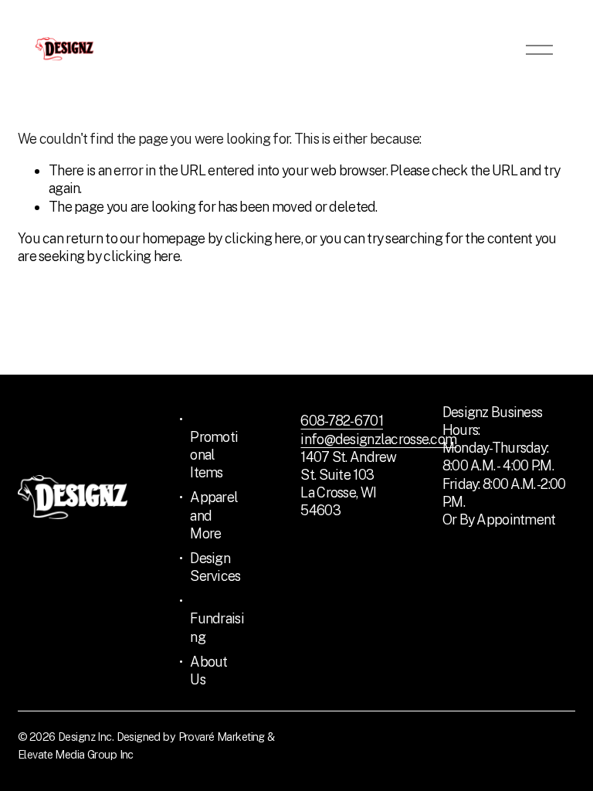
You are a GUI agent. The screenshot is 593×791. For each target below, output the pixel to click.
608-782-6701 (341, 420)
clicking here (263, 238)
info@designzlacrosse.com (378, 439)
